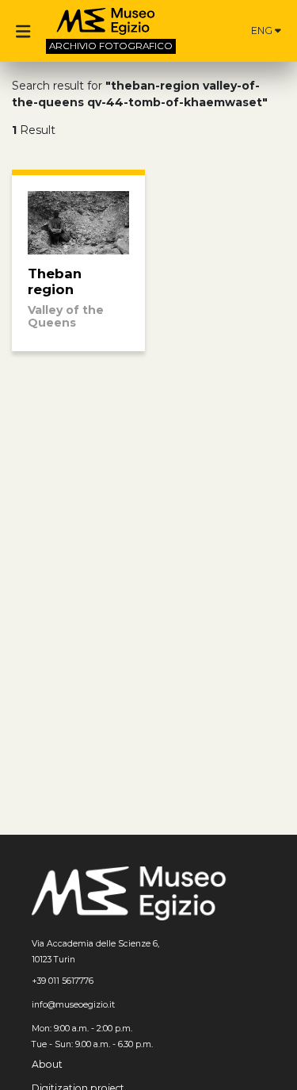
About (47, 1064)
